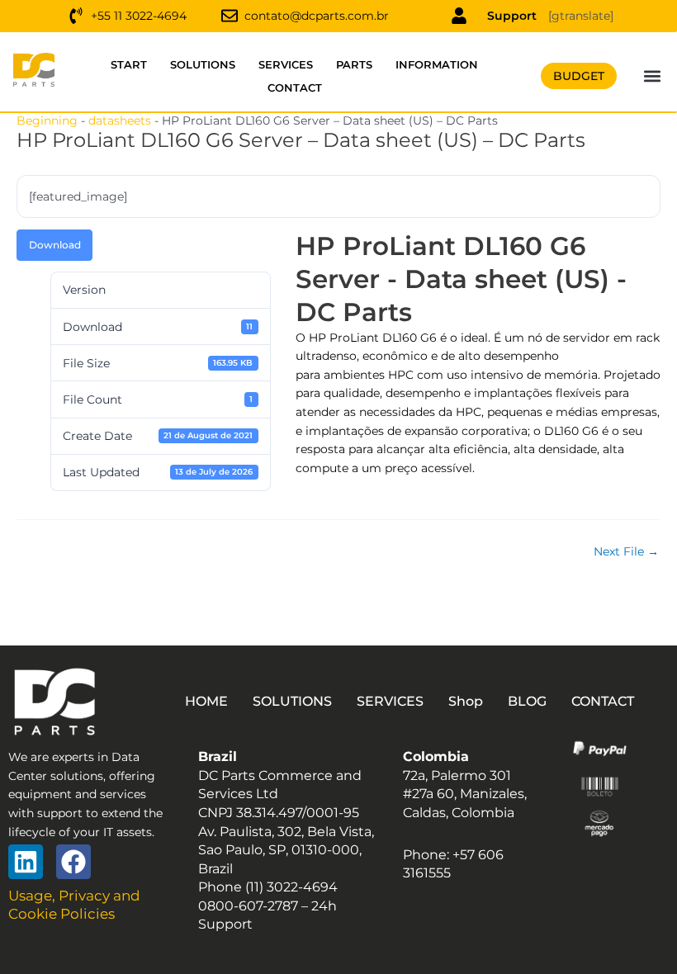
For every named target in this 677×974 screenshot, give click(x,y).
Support (512, 15)
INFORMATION (436, 64)
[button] (652, 76)
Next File (626, 552)
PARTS (354, 64)
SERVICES (285, 64)
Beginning (47, 120)
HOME (206, 701)
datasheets (119, 120)
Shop (465, 701)
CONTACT (294, 87)
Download (55, 245)
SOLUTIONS (202, 64)
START (129, 64)
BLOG (527, 701)
